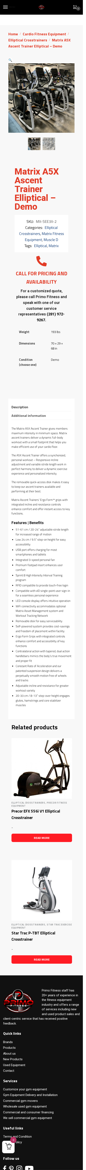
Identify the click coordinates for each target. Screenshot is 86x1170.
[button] (10, 60)
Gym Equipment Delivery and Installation (30, 1095)
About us (9, 1053)
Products (9, 1048)
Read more (42, 838)
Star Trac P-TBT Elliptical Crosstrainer (33, 936)
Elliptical (40, 246)
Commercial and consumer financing (28, 1112)
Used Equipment (14, 1065)
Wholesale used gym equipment (25, 1106)
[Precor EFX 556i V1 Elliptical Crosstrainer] (41, 768)
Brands (8, 1042)
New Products (13, 1059)
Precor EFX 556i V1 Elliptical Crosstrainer (35, 814)
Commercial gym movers (20, 1101)
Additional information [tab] (28, 415)
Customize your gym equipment (25, 1089)
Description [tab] (19, 407)
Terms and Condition (17, 1136)
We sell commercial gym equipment (27, 1118)
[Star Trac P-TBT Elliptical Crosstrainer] (41, 890)
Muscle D (51, 239)
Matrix (54, 246)
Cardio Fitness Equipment (44, 34)
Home (13, 34)
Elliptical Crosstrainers (27, 40)
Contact (8, 1071)
